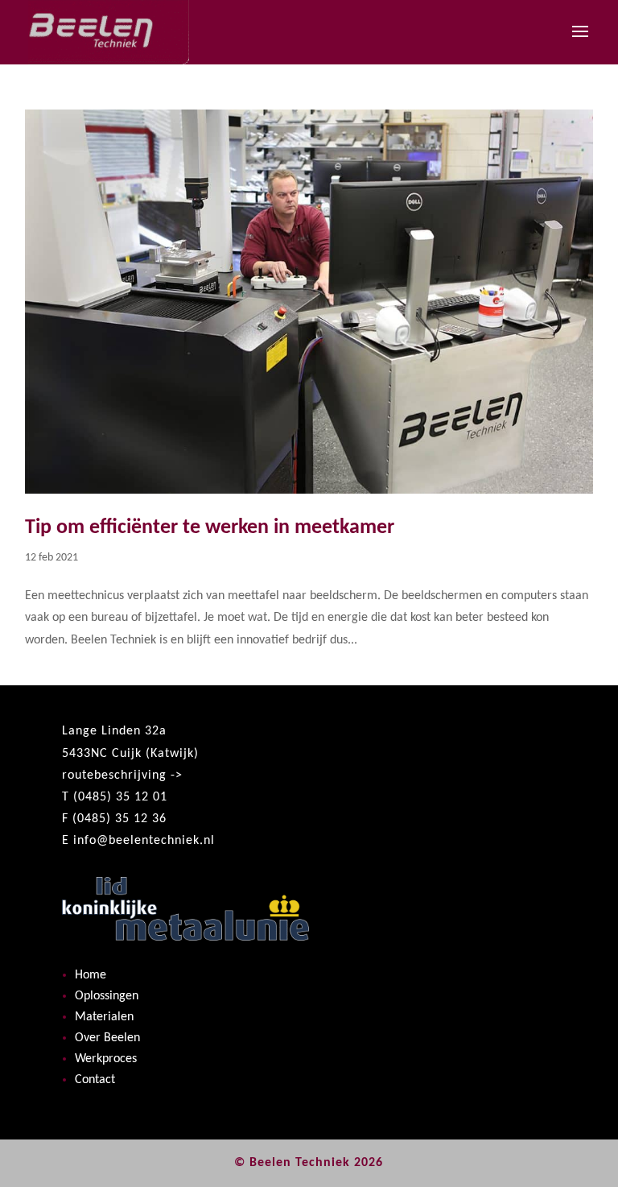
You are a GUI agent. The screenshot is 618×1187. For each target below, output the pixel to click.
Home (90, 975)
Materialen (104, 1017)
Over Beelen (107, 1038)
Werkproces (106, 1059)
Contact (95, 1079)
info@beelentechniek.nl (144, 840)
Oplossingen (106, 996)
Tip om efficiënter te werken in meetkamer (209, 528)
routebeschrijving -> (122, 775)
